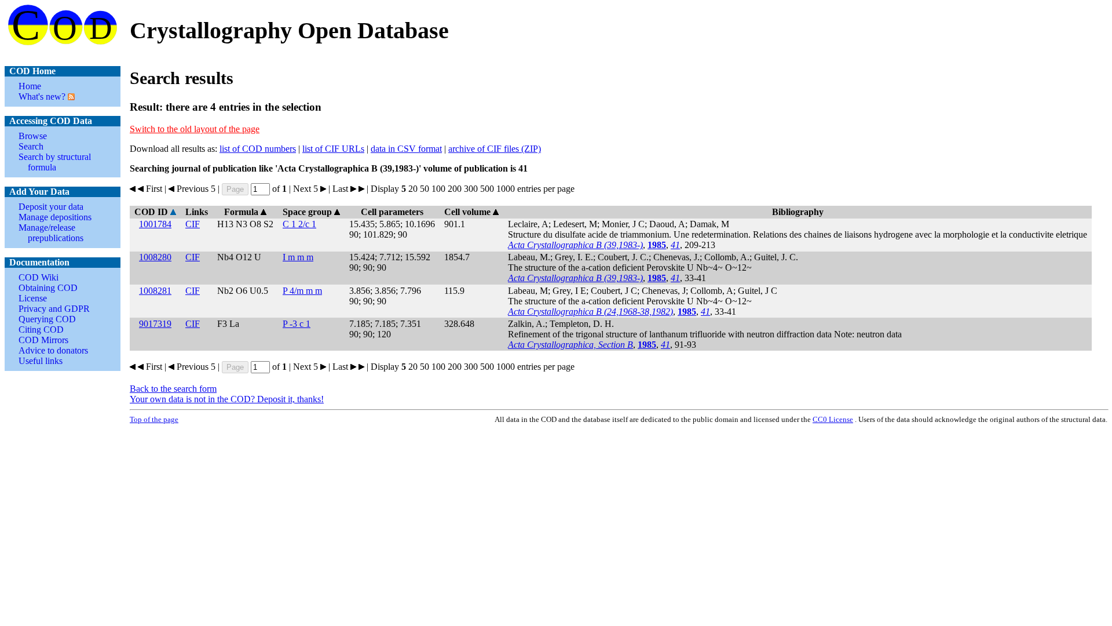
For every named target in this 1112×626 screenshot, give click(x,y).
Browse (33, 136)
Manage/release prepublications (51, 233)
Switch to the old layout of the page (194, 129)
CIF (192, 224)
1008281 (155, 291)
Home (30, 86)
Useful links (41, 361)
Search (31, 146)
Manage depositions (55, 217)
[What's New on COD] (70, 96)
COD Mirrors (43, 340)
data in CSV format (406, 149)
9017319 (155, 324)
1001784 (155, 224)
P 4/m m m (302, 291)
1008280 (155, 257)
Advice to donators (53, 350)
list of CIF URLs (333, 149)
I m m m (298, 257)
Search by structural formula (55, 162)
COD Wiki (38, 277)
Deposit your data (51, 207)
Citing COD (41, 329)
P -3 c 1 (296, 324)
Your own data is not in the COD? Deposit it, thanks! (227, 399)
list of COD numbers (258, 149)
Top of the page (154, 419)
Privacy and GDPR (54, 309)
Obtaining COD (48, 288)
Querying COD (47, 319)
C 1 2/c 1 (299, 224)
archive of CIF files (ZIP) (494, 149)
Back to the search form (173, 389)
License (33, 298)
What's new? (42, 96)
